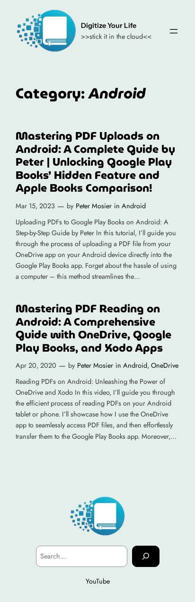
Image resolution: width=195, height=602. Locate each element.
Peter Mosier (94, 206)
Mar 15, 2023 (35, 206)
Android (134, 206)
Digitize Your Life (108, 25)
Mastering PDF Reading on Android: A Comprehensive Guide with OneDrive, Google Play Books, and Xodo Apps (93, 328)
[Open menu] (173, 31)
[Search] (146, 556)
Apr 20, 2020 (36, 365)
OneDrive (164, 365)
